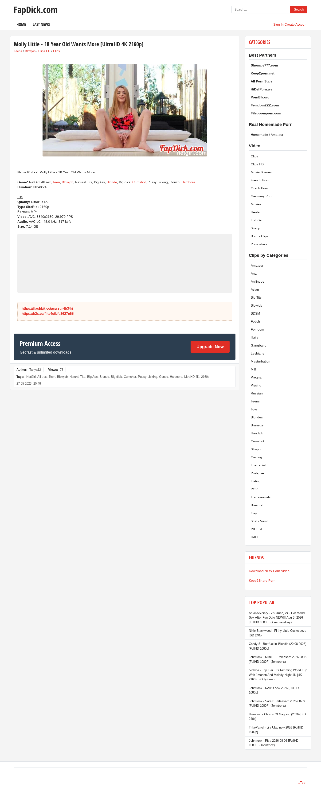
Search (299, 9)
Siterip (255, 228)
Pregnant (257, 377)
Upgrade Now (210, 346)
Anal (254, 273)
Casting (256, 457)
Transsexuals (260, 497)
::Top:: (302, 782)
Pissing (256, 385)
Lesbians (257, 353)
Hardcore (188, 182)
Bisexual (257, 505)
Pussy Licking (147, 376)
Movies (256, 204)
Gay (254, 513)
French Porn (260, 180)
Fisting (256, 481)
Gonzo (163, 376)
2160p (205, 376)
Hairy (254, 337)
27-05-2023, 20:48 (28, 383)
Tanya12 (35, 369)
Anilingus (257, 281)
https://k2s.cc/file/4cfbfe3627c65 (48, 314)
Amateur (257, 265)
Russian (257, 393)
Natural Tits (77, 376)
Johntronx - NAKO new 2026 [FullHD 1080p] (274, 690)
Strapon (256, 449)
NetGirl (31, 376)
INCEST (257, 529)
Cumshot (139, 182)
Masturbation (260, 361)
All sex (42, 376)
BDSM (255, 313)
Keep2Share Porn (262, 580)
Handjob (257, 433)
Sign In (278, 24)
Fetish (255, 321)
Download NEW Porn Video (269, 571)
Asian (255, 289)
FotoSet (256, 220)
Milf (253, 369)
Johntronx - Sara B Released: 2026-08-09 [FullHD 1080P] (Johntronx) (277, 703)
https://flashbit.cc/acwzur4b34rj (47, 308)
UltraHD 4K (191, 376)
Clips (56, 51)
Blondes (257, 417)
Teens (18, 51)
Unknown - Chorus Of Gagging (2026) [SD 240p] (277, 717)
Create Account (296, 24)
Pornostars (259, 244)
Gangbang (258, 345)
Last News (41, 24)
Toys (254, 409)
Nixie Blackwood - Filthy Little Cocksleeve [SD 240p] (277, 633)
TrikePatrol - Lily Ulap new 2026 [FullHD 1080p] (276, 730)
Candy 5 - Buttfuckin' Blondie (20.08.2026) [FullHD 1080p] (277, 646)
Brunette (257, 425)
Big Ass (92, 376)
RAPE (255, 537)
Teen (56, 182)
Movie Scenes (261, 172)
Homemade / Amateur (267, 134)
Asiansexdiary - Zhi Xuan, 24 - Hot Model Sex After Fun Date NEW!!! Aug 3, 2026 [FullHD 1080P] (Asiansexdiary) (277, 617)
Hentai (255, 212)
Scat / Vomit (259, 521)
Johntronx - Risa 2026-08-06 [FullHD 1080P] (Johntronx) (273, 743)
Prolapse (257, 473)
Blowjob (30, 51)
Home (21, 24)
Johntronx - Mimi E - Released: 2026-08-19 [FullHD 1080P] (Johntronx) (278, 659)
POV (254, 489)
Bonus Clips (259, 236)
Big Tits (256, 297)
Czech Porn (259, 188)
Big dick (116, 376)
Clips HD (44, 51)
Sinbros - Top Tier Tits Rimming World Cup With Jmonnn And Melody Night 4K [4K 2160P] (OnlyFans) (278, 674)
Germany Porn (262, 196)
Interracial (258, 465)
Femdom (257, 329)
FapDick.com (36, 9)
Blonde (112, 182)
